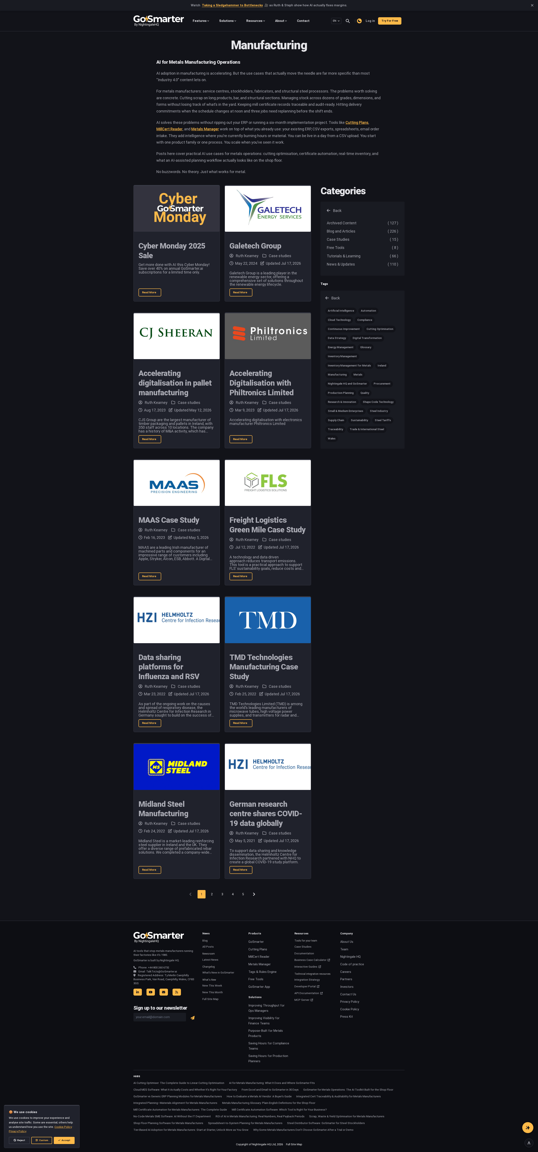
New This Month (212, 992)
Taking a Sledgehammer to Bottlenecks (232, 5)
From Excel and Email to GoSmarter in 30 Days (270, 1089)
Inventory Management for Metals (349, 365)
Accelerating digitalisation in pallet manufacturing (175, 383)
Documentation (304, 953)
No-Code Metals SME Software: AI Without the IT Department (172, 1116)
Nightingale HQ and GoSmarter (347, 383)
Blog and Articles (362, 231)
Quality (364, 392)
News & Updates (362, 264)
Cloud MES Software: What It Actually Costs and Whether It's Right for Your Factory (185, 1089)
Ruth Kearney (247, 256)
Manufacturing (337, 374)
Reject (21, 1140)
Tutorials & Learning (362, 256)
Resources (254, 21)
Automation (368, 310)
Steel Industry (379, 411)
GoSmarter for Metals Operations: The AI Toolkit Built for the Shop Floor (348, 1089)
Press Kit (346, 1016)
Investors (346, 987)
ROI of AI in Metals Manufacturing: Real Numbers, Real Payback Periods (260, 1116)
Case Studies (362, 239)
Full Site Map (210, 999)
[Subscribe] (193, 1018)
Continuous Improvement (344, 329)
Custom (43, 1140)
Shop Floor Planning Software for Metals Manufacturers (168, 1123)
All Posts (208, 946)
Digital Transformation (367, 338)
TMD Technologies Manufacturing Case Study (263, 667)
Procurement (382, 383)
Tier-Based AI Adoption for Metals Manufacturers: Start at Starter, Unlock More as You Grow (190, 1129)
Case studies (279, 256)
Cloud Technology (339, 319)
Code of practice (352, 964)
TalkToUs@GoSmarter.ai (161, 971)
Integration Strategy (307, 979)
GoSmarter (256, 942)
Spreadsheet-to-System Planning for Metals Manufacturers (245, 1123)
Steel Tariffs (383, 420)
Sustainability (359, 420)
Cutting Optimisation (380, 329)
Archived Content (362, 223)
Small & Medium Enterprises (345, 411)
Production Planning (341, 392)
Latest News (210, 959)
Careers (345, 972)
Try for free (389, 20)
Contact (303, 21)
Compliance (364, 319)
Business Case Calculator (310, 960)
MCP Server (302, 999)
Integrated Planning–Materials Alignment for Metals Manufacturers (175, 1102)
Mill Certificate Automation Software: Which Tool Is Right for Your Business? (279, 1109)
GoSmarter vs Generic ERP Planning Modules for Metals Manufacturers (177, 1096)
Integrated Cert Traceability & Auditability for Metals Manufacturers (338, 1096)
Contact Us (348, 994)
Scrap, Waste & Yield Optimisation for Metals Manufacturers (346, 1116)
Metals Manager (205, 129)
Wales (331, 438)
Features (200, 21)
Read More (151, 293)
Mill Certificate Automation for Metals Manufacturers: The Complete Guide (180, 1109)
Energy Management (340, 347)
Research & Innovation (342, 401)
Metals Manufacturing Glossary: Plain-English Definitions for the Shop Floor (268, 1102)
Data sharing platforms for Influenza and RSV (168, 667)
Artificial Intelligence (341, 310)
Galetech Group (255, 245)
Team (344, 949)
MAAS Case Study (168, 520)
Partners (346, 979)
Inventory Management (342, 356)
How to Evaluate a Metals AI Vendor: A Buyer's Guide (259, 1096)
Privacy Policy (349, 1002)
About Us (346, 942)
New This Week (212, 985)
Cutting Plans (356, 122)
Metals (357, 374)
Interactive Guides (306, 966)
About (279, 21)
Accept (66, 1140)
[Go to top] (529, 1143)
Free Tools (362, 247)
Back (337, 210)
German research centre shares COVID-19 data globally (265, 814)
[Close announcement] (532, 5)
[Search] (349, 21)
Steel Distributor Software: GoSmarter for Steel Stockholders (326, 1123)
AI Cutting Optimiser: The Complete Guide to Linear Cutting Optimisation (178, 1083)
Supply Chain (336, 420)
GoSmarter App (259, 987)
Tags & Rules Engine (262, 972)
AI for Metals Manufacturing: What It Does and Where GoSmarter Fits (272, 1083)
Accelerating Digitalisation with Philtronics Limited (261, 383)
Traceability (335, 429)
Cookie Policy (349, 1009)
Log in (370, 21)
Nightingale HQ (350, 957)
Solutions (226, 21)
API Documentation (307, 993)
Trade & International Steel (367, 429)
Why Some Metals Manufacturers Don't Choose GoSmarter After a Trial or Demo (303, 1129)
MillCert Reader (169, 129)
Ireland (382, 365)
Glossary (365, 347)
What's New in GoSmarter (218, 972)
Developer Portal (305, 986)
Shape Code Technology (378, 401)
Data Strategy (337, 338)
